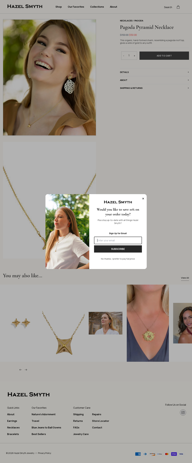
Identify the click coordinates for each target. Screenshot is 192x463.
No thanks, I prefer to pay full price (118, 258)
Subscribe (118, 249)
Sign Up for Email (118, 233)
